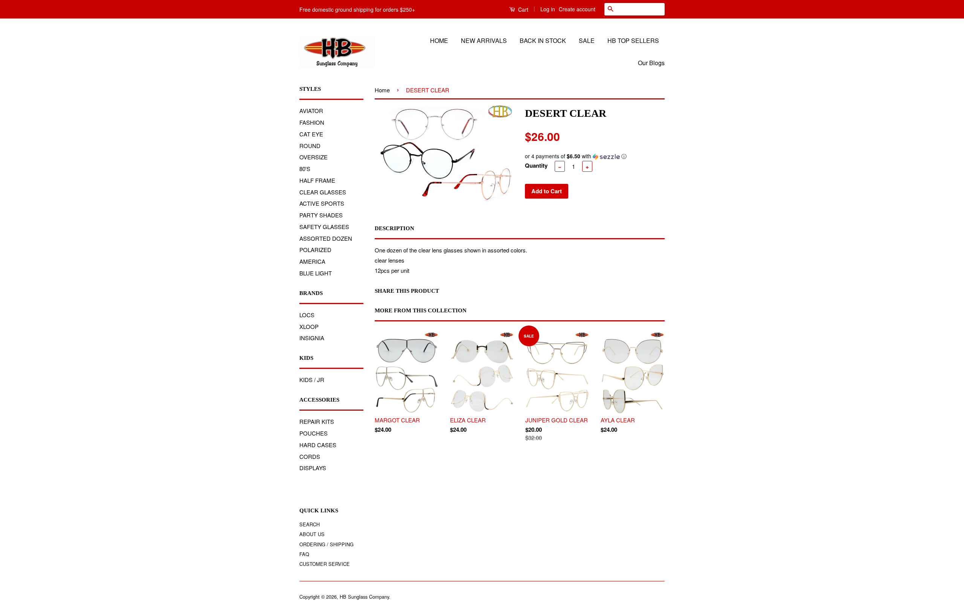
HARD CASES (317, 445)
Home (382, 90)
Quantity (536, 165)
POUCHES (313, 433)
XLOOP (309, 326)
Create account (577, 9)
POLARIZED (315, 250)
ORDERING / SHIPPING (326, 544)
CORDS (309, 456)
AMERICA (312, 261)
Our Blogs (651, 62)
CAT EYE (311, 134)
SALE (587, 40)
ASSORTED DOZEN (325, 238)
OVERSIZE (313, 157)
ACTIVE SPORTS (321, 203)
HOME (439, 40)
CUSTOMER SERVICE (324, 563)
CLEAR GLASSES (322, 192)
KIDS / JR (311, 380)
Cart (522, 9)
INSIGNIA (311, 338)
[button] (594, 156)
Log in (547, 9)
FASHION (311, 122)
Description (394, 228)
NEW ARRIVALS (484, 40)
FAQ (304, 554)
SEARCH (309, 524)
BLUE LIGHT (315, 273)
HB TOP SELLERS (633, 40)
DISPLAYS (312, 468)
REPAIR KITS (316, 421)
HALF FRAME (317, 180)
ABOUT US (312, 534)
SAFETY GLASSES (324, 227)
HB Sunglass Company (364, 596)
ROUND (309, 146)
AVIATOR (311, 111)
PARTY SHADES (321, 215)
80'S (304, 169)
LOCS (306, 315)
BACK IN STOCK (543, 40)
